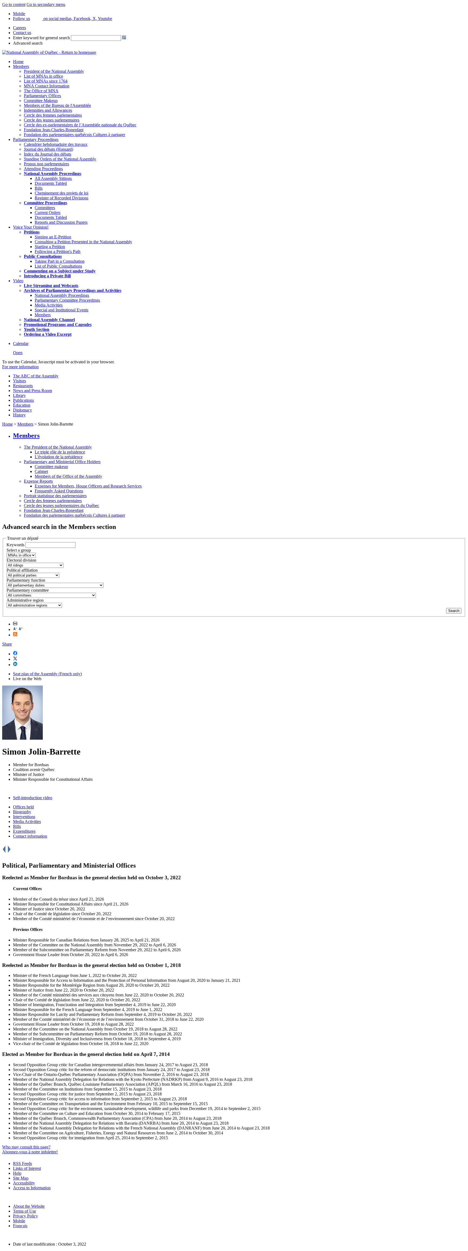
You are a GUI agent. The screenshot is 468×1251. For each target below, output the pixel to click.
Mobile (19, 1221)
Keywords (15, 544)
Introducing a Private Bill (47, 276)
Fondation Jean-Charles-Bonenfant (53, 129)
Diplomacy (22, 410)
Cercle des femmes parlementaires (53, 115)
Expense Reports (38, 481)
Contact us (22, 32)
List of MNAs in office (43, 76)
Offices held (23, 807)
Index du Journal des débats (47, 154)
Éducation (21, 405)
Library (19, 395)
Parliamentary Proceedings (35, 139)
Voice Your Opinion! (30, 227)
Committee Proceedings (45, 202)
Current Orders (47, 212)
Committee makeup (51, 466)
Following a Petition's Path (57, 251)
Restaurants (23, 385)
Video (18, 280)
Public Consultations (43, 256)
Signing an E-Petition (53, 237)
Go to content (13, 4)
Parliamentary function (25, 580)
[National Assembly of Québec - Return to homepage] (49, 52)
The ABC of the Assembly (35, 376)
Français (20, 1225)
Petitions (32, 232)
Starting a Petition (50, 246)
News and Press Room (32, 390)
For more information (20, 366)
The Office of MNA (41, 90)
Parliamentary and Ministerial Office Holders (62, 461)
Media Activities (49, 305)
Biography (22, 811)
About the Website (29, 1206)
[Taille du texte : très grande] (20, 629)
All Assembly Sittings (53, 178)
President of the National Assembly (54, 71)
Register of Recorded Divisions (61, 198)
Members (21, 66)
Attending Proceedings (43, 168)
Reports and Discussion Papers (61, 222)
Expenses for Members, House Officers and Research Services (88, 486)
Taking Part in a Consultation (59, 261)
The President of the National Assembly (58, 447)
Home (18, 61)
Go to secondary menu (46, 4)
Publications (23, 400)
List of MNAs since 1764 (45, 81)
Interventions (24, 816)
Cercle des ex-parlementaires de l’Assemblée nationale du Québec (80, 125)
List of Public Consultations (58, 266)
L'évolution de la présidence (59, 457)
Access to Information (32, 1188)
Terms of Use (24, 1211)
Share (7, 644)
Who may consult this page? (26, 1147)
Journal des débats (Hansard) (48, 149)
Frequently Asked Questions (59, 491)
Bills (39, 188)
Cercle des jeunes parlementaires (51, 120)
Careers (19, 27)
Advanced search (28, 43)
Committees (45, 207)
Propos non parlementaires (46, 164)
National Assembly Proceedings (62, 295)
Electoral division (21, 560)
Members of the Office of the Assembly (68, 476)
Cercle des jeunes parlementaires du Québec (61, 505)
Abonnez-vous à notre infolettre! (30, 1152)
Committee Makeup (41, 100)
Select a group (18, 550)
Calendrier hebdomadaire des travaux (55, 144)
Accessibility (24, 1183)
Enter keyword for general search (41, 37)
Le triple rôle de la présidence (60, 452)
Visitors (19, 380)
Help (17, 1173)
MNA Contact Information (46, 86)
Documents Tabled (51, 183)
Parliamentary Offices (42, 95)
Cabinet (41, 471)
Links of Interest (27, 1168)
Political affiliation (22, 570)
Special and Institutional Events (61, 310)
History (19, 415)
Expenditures (24, 831)
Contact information (30, 836)
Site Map (20, 1178)
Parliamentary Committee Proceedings (67, 300)
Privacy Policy (25, 1216)
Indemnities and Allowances (48, 110)
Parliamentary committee (27, 590)
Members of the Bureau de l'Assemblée (57, 105)
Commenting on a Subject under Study (60, 271)
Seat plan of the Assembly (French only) (47, 673)
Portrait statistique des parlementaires (55, 495)
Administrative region (25, 600)
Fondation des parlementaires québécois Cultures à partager (74, 134)
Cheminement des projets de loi (61, 193)
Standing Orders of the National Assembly (60, 159)
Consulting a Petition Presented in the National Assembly (83, 241)
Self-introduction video (32, 797)
